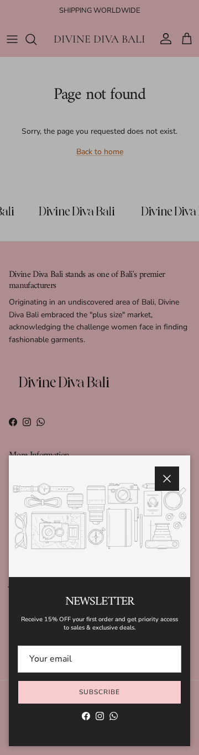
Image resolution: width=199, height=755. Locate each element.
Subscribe (99, 692)
